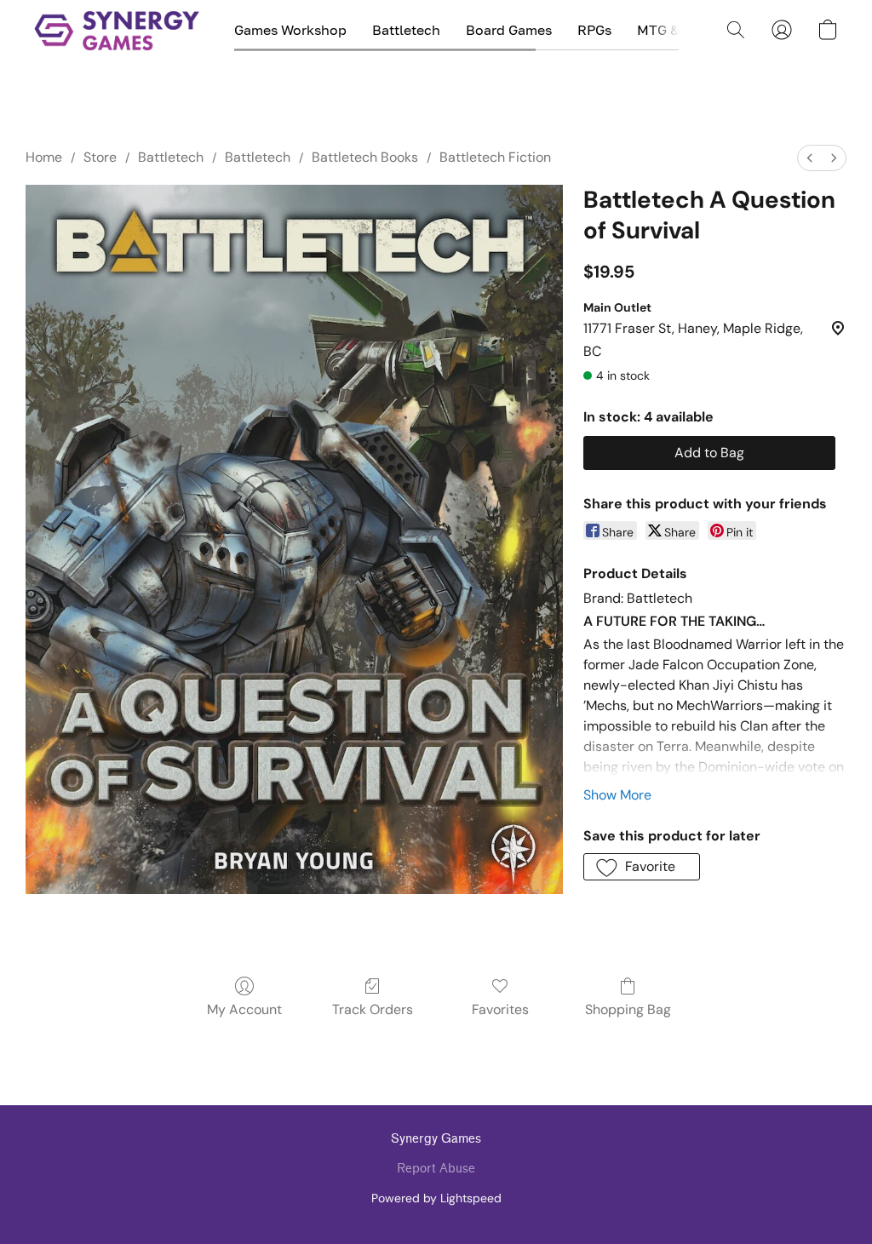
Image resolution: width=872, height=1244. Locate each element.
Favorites (500, 1009)
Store (100, 157)
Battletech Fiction (495, 157)
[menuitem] (810, 158)
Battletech (406, 29)
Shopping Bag (628, 1009)
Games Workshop (290, 29)
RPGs (594, 29)
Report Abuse (436, 1168)
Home (44, 157)
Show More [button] (617, 795)
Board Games (509, 29)
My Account (244, 1009)
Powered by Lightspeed (436, 1198)
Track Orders (372, 1009)
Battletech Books (365, 157)
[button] (117, 30)
